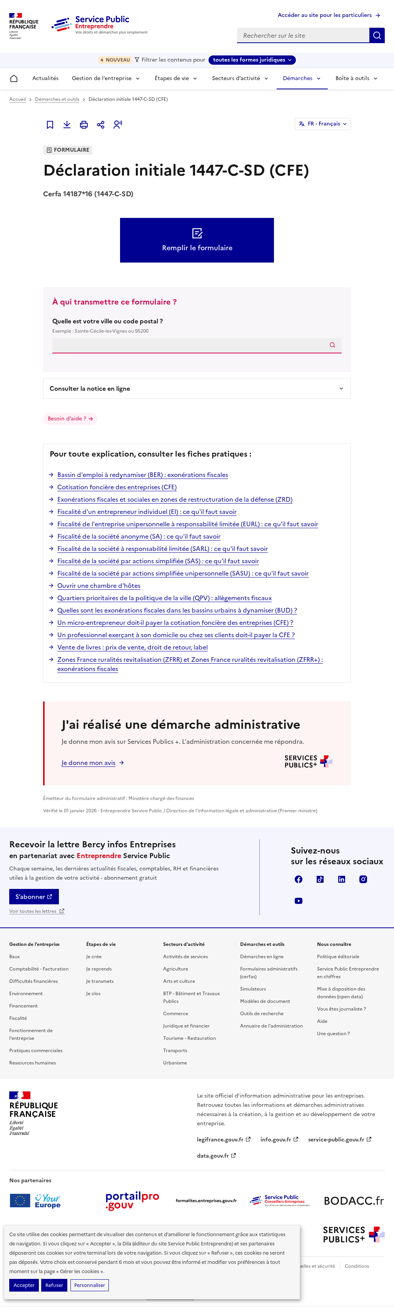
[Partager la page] (101, 125)
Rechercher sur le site (377, 35)
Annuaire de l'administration (271, 1026)
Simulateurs (253, 989)
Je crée (94, 956)
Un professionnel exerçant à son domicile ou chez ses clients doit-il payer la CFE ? (176, 634)
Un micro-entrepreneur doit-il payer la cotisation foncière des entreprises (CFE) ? (175, 622)
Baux (14, 956)
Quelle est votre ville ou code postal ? (107, 325)
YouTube (298, 901)
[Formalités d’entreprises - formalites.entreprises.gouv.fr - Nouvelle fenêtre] (206, 1200)
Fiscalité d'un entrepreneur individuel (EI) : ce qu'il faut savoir (147, 511)
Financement (23, 1005)
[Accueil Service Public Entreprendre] (101, 32)
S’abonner (30, 896)
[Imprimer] (84, 125)
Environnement (26, 993)
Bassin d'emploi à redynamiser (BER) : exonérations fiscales (142, 474)
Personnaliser (89, 1285)
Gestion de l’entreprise (102, 78)
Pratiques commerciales (35, 1050)
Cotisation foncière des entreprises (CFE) (117, 487)
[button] (118, 125)
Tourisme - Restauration (189, 1038)
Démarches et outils (57, 99)
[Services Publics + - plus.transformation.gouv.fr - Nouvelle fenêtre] (354, 1234)
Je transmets (100, 981)
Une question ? (333, 1033)
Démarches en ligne (262, 956)
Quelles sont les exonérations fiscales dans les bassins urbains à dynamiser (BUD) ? (177, 610)
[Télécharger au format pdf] (67, 125)
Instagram (363, 879)
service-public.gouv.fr (336, 1140)
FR (324, 124)
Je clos (93, 993)
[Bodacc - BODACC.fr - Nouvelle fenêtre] (354, 1200)
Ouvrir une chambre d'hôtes (98, 585)
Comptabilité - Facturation (38, 969)
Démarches (297, 78)
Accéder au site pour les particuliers (325, 15)
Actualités (45, 78)
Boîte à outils (352, 78)
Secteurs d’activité (236, 78)
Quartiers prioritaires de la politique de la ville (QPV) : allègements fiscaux (164, 597)
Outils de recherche (262, 1013)
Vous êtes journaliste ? (341, 1009)
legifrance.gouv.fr (220, 1140)
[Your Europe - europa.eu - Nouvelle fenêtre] (38, 1200)
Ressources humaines (32, 1062)
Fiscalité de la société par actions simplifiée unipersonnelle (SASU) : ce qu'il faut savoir (183, 573)
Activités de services (185, 956)
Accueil (17, 99)
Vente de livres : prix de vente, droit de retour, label (132, 647)
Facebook (298, 879)
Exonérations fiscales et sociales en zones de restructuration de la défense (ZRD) (174, 499)
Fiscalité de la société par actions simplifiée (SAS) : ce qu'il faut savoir (158, 561)
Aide (322, 1021)
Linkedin (341, 879)
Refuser (54, 1285)
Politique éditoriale (338, 956)
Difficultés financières (33, 981)
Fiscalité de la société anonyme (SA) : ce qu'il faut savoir (138, 536)
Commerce (175, 1013)
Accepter (24, 1285)
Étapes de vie (172, 78)
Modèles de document (265, 1001)
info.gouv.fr (275, 1140)
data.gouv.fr (213, 1156)
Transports (175, 1050)
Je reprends (99, 969)
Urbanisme (175, 1062)
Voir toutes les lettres (33, 911)
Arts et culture (179, 981)
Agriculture (175, 969)
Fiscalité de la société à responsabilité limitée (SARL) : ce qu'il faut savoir (162, 548)
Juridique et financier (186, 1026)
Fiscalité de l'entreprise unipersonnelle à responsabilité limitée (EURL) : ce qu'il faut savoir (187, 524)
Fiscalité (18, 1018)
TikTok (320, 879)
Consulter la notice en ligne (90, 388)
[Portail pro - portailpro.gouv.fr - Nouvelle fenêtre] (132, 1200)
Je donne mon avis (88, 762)
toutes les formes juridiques (249, 60)
